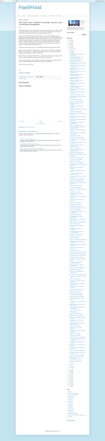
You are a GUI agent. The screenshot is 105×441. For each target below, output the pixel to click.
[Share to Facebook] (41, 77)
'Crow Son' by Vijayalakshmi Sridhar (76, 355)
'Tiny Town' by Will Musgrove (75, 187)
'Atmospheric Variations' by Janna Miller (77, 239)
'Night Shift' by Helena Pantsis (75, 361)
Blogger (58, 431)
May (71, 363)
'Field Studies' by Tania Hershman (76, 315)
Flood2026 (70, 407)
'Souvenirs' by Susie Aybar (74, 160)
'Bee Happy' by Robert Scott (75, 214)
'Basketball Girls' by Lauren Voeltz (76, 234)
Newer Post (21, 121)
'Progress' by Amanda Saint (75, 148)
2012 (69, 386)
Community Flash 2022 (73, 393)
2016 (69, 378)
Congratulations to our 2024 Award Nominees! (29, 144)
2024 (69, 43)
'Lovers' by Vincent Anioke (74, 192)
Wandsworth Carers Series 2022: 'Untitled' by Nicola (76, 81)
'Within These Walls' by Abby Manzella (77, 221)
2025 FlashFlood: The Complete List (27, 139)
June (71, 52)
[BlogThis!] (38, 77)
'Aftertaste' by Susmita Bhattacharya (76, 180)
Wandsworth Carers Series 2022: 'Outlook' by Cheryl (76, 78)
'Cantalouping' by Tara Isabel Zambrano (77, 255)
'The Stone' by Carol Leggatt (75, 269)
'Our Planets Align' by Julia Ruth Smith (77, 253)
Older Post (60, 121)
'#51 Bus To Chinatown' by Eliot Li (76, 125)
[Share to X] (39, 77)
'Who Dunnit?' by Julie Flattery (75, 99)
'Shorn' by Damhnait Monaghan (76, 159)
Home (18, 15)
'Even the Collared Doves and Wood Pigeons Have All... (77, 323)
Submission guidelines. (73, 413)
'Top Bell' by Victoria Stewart (75, 291)
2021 (69, 369)
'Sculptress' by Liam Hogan (75, 325)
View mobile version (40, 123)
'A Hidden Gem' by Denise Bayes (76, 152)
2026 (69, 40)
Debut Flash (70, 396)
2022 (69, 47)
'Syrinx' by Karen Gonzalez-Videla (76, 157)
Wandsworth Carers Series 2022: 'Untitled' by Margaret (76, 87)
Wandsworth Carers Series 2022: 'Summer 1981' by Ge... (76, 60)
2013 (69, 384)
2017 (69, 377)
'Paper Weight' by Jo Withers (75, 359)
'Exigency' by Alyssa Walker (75, 209)
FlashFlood (30, 7)
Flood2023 (70, 402)
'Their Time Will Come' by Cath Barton (77, 350)
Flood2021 (70, 399)
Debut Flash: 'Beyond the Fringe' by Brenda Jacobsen (76, 150)
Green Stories (71, 408)
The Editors (44, 15)
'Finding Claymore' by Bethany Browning (77, 252)
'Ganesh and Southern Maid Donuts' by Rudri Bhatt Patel (31, 148)
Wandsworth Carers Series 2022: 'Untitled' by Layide (76, 75)
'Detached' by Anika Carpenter (75, 185)
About (24, 15)
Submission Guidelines (33, 15)
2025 (69, 42)
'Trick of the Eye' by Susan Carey (76, 206)
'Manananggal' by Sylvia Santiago (76, 257)
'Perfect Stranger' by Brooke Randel (76, 296)
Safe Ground (71, 412)
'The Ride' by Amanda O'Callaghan (76, 179)
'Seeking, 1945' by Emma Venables (76, 137)
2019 (69, 373)
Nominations (71, 410)
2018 (69, 375)
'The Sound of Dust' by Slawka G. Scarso (77, 274)
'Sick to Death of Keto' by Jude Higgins (77, 337)
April (71, 365)
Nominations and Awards (55, 15)
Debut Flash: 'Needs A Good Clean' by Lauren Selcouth (77, 127)
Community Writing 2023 (73, 394)
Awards (69, 391)
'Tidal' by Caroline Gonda (74, 223)
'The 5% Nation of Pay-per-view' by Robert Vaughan (76, 357)
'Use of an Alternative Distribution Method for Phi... (76, 217)
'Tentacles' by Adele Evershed (75, 293)
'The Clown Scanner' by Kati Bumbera (77, 267)
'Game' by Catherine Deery (75, 279)
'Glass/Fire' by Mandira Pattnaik (75, 294)
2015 (69, 380)
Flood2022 (24, 78)
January (71, 367)
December (72, 49)
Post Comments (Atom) (29, 127)
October (71, 50)
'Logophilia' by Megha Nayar (75, 111)
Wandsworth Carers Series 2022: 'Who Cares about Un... (77, 66)
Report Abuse (70, 420)
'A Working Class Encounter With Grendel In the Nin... (76, 146)
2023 (69, 45)
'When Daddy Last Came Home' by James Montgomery (76, 232)
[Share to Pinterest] (42, 77)
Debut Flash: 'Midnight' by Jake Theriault (77, 207)
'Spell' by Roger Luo (73, 311)
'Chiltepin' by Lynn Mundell (75, 335)
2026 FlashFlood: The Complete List (28, 131)
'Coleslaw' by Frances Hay (74, 135)
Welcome (70, 416)
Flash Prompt (71, 397)
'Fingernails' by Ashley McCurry (75, 313)
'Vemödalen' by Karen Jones (75, 236)
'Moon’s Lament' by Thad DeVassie (76, 101)
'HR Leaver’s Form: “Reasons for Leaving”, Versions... (76, 174)
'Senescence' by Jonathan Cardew (76, 94)
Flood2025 (70, 405)
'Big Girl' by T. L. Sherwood (74, 333)
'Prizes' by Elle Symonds (74, 237)
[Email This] (36, 77)
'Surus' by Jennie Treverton (75, 310)
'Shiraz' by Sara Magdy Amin (75, 202)
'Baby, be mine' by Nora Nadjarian (76, 162)
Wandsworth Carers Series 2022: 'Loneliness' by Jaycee (76, 58)
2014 (69, 382)
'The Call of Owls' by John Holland (76, 289)
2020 (69, 371)
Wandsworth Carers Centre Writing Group (77, 415)
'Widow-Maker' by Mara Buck (75, 204)
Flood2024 (70, 404)
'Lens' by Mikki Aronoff (74, 250)
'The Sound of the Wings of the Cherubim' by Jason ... (75, 262)
